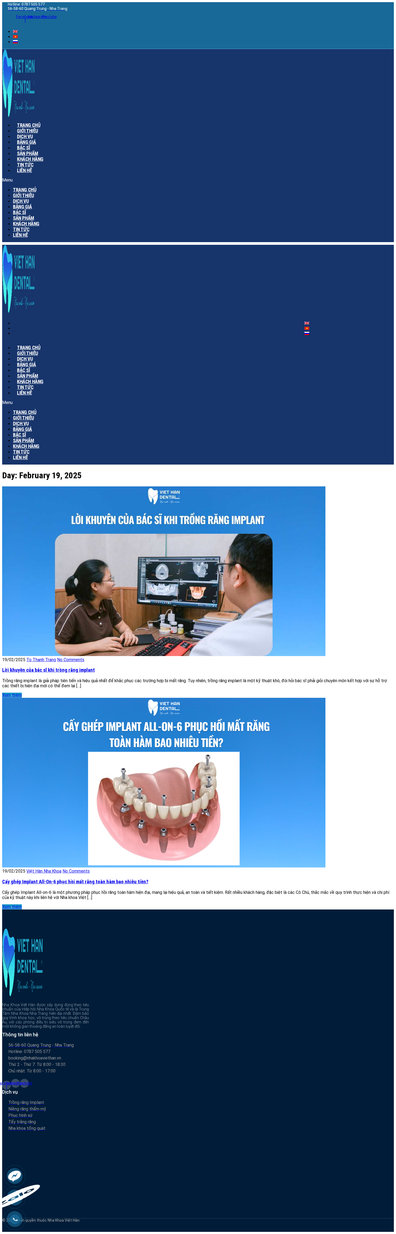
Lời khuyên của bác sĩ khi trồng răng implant (48, 670)
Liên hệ (24, 170)
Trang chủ (24, 190)
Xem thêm (12, 695)
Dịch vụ (21, 201)
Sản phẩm (23, 218)
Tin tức (21, 229)
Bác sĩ (19, 212)
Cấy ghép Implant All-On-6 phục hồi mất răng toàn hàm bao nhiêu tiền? (75, 882)
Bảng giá (22, 207)
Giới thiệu (23, 195)
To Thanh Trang (41, 659)
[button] (132, 180)
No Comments (70, 659)
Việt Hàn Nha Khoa (43, 871)
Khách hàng (26, 223)
